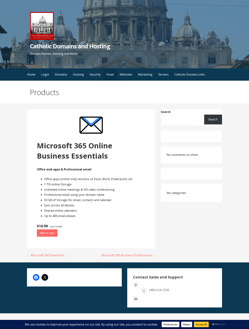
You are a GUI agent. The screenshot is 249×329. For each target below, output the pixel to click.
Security (95, 74)
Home (31, 74)
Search (166, 112)
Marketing (145, 74)
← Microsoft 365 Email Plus (45, 255)
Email (110, 74)
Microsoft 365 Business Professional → (128, 255)
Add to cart (47, 233)
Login (45, 74)
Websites (126, 74)
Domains (61, 74)
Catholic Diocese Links (189, 74)
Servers (163, 74)
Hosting (78, 74)
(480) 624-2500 (159, 290)
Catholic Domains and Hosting (70, 46)
